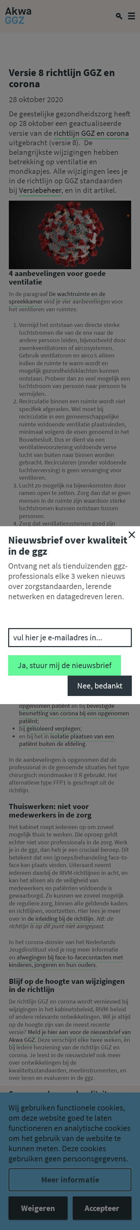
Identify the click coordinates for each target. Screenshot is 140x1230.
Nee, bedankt (99, 685)
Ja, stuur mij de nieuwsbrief (64, 665)
